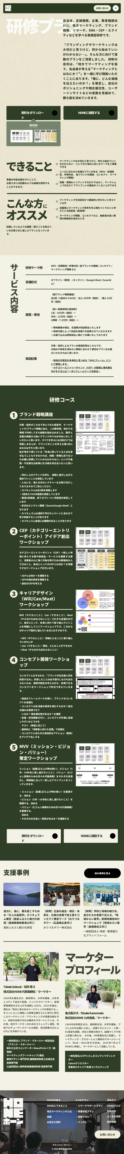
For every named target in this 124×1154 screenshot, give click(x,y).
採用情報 (111, 1121)
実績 (49, 1116)
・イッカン (81, 1122)
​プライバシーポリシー (62, 1144)
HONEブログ (114, 1105)
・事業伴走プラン (85, 1111)
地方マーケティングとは (59, 1111)
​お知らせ (111, 1111)
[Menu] (116, 8)
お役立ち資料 (54, 1122)
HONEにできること (57, 1105)
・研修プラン (82, 1116)
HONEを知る (54, 1100)
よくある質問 (114, 1116)
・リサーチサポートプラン (89, 1105)
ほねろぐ (111, 1099)
